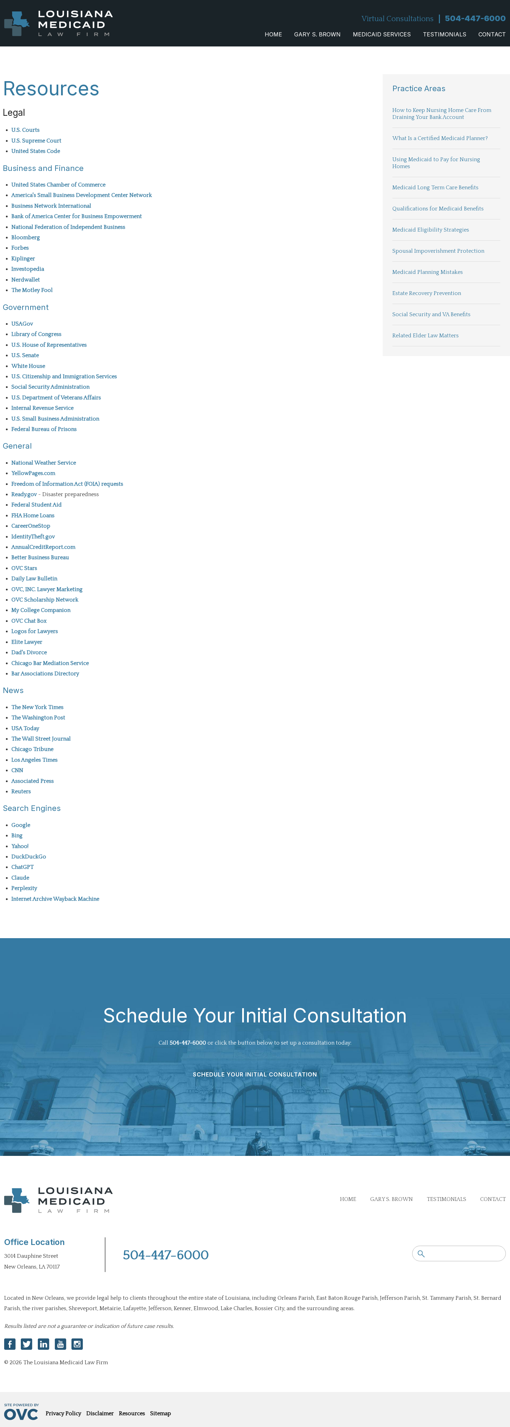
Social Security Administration (50, 387)
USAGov (22, 324)
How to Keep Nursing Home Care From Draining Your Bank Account (441, 113)
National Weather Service (43, 463)
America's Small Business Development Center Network (81, 195)
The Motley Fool (32, 290)
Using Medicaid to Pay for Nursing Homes (436, 163)
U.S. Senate (25, 355)
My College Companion (40, 610)
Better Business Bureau (40, 557)
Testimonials (444, 34)
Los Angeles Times (34, 760)
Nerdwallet (25, 280)
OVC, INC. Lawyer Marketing (47, 589)
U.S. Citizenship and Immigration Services (64, 376)
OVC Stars (24, 568)
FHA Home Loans (32, 515)
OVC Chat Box (28, 621)
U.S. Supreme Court (36, 141)
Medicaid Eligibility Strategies (430, 230)
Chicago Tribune (32, 749)
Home (273, 34)
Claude (20, 878)
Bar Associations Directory (45, 674)
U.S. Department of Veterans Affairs (56, 398)
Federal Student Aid (36, 505)
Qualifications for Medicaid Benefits (438, 209)
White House (28, 366)
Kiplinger (23, 259)
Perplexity (24, 888)
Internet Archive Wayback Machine (55, 899)
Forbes (20, 248)
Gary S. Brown (317, 34)
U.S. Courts (25, 130)
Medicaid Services (382, 34)
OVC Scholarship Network (44, 600)
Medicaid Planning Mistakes (427, 272)
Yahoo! (19, 846)
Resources (132, 1413)
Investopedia (27, 269)
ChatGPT (22, 867)
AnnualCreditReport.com (43, 547)
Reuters (21, 791)
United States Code (35, 151)
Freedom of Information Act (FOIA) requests (67, 484)
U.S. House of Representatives (49, 345)
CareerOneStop (30, 526)
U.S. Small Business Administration (55, 419)
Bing (17, 835)
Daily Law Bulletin (34, 579)
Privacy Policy (63, 1413)
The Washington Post (38, 718)
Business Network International (51, 206)
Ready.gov (24, 494)
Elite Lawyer (26, 642)
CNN (17, 770)
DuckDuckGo (28, 857)
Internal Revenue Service (42, 408)
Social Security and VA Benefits (431, 314)
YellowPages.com (33, 473)
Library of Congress (36, 334)
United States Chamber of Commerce (58, 185)
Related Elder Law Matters (425, 335)
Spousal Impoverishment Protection (438, 251)
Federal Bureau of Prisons (44, 429)
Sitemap (160, 1413)
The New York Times (37, 707)
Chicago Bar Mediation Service (50, 663)
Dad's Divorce (29, 652)
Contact (492, 34)
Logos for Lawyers (34, 631)
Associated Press (32, 781)
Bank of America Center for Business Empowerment (76, 216)
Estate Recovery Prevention (426, 293)
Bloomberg (25, 237)
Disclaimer (100, 1413)
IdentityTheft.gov (33, 537)
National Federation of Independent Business (68, 227)
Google (20, 825)
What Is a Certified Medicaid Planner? (440, 138)
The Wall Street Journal (41, 739)
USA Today (25, 728)
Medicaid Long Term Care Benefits (435, 187)
